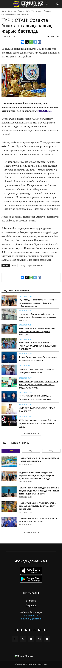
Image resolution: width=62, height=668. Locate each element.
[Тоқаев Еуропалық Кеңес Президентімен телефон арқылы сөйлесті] (9, 357)
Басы (4, 11)
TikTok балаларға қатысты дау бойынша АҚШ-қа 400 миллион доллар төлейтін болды (37, 423)
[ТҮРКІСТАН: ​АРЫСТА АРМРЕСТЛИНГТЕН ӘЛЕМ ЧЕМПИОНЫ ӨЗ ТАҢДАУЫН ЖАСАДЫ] (9, 329)
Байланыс (31, 600)
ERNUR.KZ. (44, 110)
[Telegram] (35, 42)
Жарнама (31, 605)
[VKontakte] (39, 639)
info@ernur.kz (31, 615)
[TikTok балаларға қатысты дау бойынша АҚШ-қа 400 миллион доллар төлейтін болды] (9, 420)
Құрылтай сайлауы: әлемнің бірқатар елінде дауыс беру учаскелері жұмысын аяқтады (37, 317)
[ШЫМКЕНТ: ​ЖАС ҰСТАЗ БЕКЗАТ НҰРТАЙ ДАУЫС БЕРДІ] (9, 408)
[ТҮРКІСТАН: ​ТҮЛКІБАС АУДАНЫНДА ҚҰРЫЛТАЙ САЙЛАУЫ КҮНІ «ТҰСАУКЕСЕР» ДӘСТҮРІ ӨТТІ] (9, 343)
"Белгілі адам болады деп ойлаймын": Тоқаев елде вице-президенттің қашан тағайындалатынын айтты (39, 490)
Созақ (22, 265)
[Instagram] (23, 639)
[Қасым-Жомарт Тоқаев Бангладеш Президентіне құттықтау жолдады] (9, 396)
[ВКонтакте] (22, 42)
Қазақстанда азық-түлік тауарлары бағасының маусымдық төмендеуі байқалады (37, 506)
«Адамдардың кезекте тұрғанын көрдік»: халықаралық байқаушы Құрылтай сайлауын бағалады (38, 303)
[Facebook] (15, 639)
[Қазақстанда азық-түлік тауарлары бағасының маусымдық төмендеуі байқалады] (9, 506)
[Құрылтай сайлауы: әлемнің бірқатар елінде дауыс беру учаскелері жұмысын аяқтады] (9, 314)
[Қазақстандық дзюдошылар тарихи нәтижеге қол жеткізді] (9, 522)
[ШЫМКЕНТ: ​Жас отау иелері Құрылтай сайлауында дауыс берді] (9, 370)
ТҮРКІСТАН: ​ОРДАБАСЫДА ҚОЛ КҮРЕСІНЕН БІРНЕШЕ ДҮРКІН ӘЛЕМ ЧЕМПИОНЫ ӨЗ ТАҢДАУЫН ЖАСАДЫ (38, 384)
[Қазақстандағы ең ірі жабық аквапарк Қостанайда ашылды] (9, 461)
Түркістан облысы (16, 11)
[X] (27, 42)
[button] (58, 4)
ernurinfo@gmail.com (31, 618)
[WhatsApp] (31, 42)
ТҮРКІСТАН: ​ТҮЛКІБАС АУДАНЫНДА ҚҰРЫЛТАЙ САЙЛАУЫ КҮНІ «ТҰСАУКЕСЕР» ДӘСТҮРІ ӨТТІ (38, 346)
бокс (14, 265)
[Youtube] (47, 639)
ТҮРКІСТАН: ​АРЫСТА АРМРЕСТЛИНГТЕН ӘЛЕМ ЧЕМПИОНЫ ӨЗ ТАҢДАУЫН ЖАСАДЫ (37, 331)
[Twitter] (31, 639)
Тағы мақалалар (30, 433)
